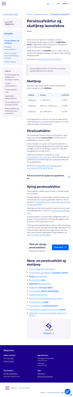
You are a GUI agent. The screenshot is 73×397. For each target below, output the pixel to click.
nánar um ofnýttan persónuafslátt (38, 235)
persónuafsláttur (38, 276)
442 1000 (10, 358)
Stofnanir (42, 392)
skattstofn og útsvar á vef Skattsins (48, 59)
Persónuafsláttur (37, 280)
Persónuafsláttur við (38, 302)
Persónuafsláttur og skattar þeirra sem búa (47, 309)
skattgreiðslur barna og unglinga (47, 166)
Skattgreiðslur (41, 287)
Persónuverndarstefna (53, 392)
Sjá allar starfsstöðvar (11, 374)
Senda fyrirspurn (9, 361)
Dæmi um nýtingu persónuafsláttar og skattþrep (46, 298)
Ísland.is (14, 388)
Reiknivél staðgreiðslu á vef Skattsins (42, 269)
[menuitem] (12, 42)
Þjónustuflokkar (24, 388)
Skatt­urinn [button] (47, 333)
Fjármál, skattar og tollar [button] (11, 14)
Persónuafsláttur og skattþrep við (48, 273)
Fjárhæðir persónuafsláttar (38, 295)
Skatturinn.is (42, 374)
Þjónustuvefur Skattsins (45, 376)
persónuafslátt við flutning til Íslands (40, 168)
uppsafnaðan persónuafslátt (46, 202)
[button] (48, 3)
